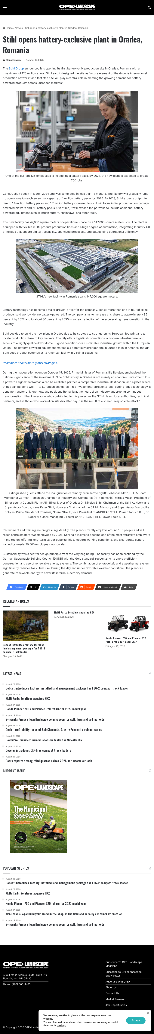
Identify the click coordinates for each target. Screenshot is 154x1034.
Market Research (116, 999)
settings (61, 1025)
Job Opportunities (116, 1004)
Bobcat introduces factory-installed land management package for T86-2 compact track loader (24, 648)
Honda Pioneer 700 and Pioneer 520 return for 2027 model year (126, 640)
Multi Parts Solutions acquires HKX (74, 612)
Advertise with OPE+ (118, 981)
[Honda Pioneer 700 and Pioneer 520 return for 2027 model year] (128, 622)
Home (9, 27)
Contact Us (112, 993)
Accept (136, 1020)
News (18, 27)
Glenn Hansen (13, 60)
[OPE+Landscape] (77, 7)
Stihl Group (16, 68)
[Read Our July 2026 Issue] (38, 816)
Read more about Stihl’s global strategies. (30, 363)
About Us (111, 987)
